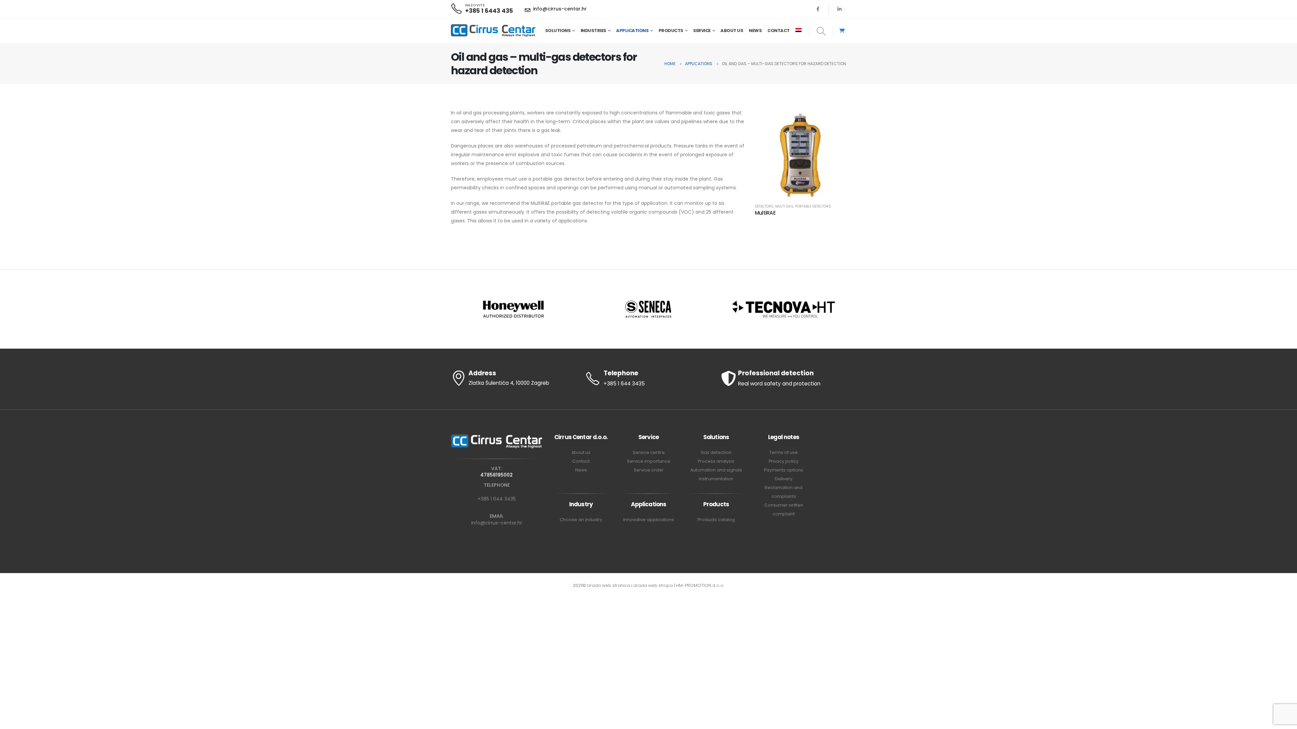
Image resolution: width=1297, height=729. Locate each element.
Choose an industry (581, 519)
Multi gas (784, 206)
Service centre (649, 452)
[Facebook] (818, 8)
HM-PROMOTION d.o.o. (700, 585)
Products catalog (716, 519)
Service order (649, 470)
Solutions (558, 30)
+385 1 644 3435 (497, 498)
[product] (800, 153)
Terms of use (783, 452)
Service (702, 30)
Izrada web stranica (608, 585)
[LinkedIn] (839, 8)
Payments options (783, 470)
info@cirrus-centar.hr (496, 522)
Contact (778, 30)
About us (731, 30)
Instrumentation (716, 479)
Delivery (783, 479)
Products (671, 30)
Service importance (648, 461)
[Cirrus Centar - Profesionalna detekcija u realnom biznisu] (493, 30)
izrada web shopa (653, 585)
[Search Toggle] (821, 31)
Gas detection (716, 452)
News (755, 30)
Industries (593, 30)
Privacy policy (783, 461)
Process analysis (716, 461)
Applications (632, 30)
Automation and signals (716, 470)
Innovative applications (648, 519)
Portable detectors (813, 206)
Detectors (764, 206)
